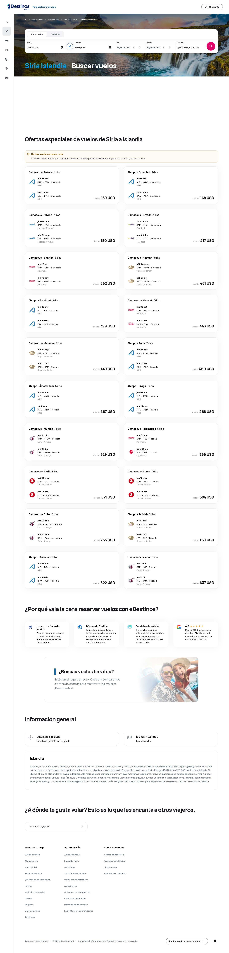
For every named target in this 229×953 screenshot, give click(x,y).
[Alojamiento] (6, 40)
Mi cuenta (214, 6)
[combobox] (43, 47)
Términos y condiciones (36, 941)
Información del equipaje (76, 904)
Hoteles (29, 885)
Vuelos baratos (37, 19)
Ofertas (29, 898)
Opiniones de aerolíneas (76, 879)
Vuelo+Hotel (31, 867)
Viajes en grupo (32, 910)
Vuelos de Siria (53, 19)
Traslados (30, 917)
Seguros (29, 904)
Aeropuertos (70, 885)
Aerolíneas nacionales (75, 873)
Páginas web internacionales (184, 941)
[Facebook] (215, 941)
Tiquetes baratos (33, 873)
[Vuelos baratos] (6, 31)
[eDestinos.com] (26, 19)
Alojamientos (31, 861)
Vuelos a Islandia (70, 19)
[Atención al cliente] (6, 78)
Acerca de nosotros (114, 854)
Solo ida (55, 34)
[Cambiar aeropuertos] (70, 46)
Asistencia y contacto (115, 873)
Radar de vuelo (71, 861)
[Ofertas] (6, 50)
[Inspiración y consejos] (6, 68)
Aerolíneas (69, 867)
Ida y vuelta (37, 34)
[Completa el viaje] (6, 59)
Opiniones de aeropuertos (77, 892)
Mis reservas (110, 867)
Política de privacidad (63, 941)
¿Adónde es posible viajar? (38, 879)
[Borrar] (62, 47)
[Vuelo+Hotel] (6, 21)
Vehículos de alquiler (35, 892)
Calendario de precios (75, 898)
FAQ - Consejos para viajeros (78, 910)
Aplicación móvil (72, 854)
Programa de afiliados (114, 861)
